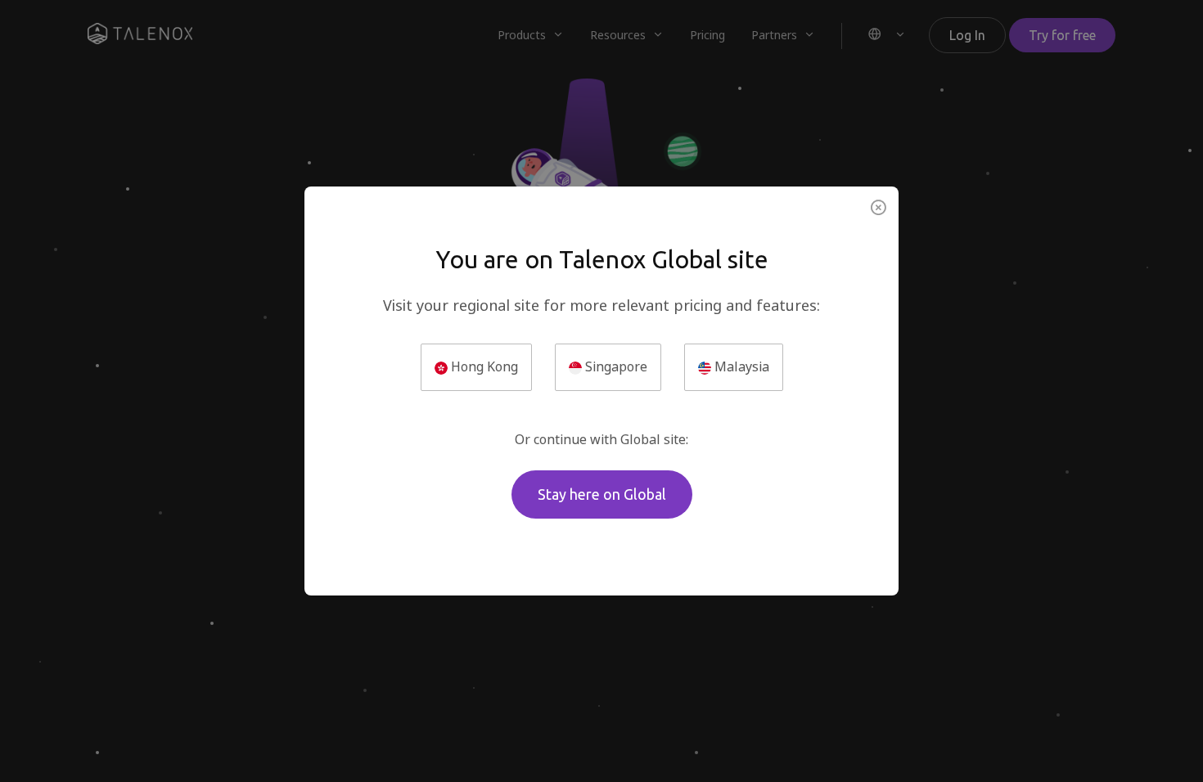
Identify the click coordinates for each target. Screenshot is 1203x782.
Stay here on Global (602, 494)
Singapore (614, 366)
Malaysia (740, 366)
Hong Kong (483, 366)
